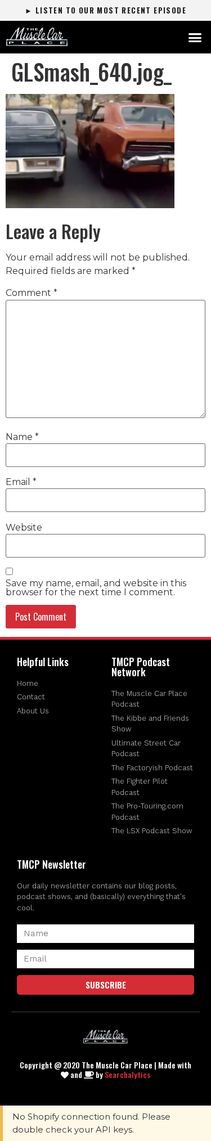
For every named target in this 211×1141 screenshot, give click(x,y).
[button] (195, 37)
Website (24, 527)
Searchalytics (127, 1074)
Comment (31, 293)
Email (21, 482)
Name (22, 437)
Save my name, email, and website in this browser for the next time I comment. (96, 588)
